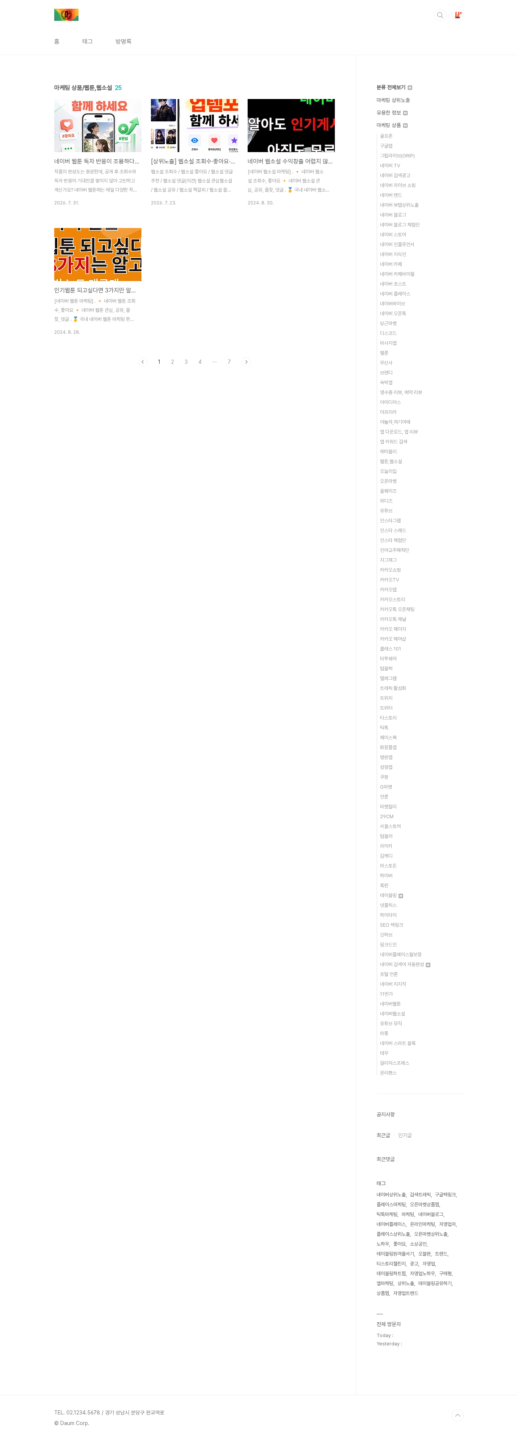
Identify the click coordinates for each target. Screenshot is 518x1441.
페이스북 (388, 737)
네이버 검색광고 (395, 175)
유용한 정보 (389, 113)
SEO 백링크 (391, 925)
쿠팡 (384, 777)
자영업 (428, 1264)
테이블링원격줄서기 (395, 1254)
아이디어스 (390, 402)
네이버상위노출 (391, 1194)
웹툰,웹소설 (391, 461)
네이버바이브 (392, 303)
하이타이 (388, 915)
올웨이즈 (388, 491)
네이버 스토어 (393, 234)
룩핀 (384, 885)
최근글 (383, 1135)
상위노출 (405, 1283)
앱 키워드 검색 (393, 442)
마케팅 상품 (389, 125)
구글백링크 (445, 1194)
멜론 (384, 353)
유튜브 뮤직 (391, 1023)
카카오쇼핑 (390, 570)
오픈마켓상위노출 (430, 1234)
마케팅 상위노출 (393, 100)
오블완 (424, 1254)
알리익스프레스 (394, 1063)
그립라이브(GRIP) (397, 156)
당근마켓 (388, 323)
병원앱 (386, 757)
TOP (458, 1416)
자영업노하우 (422, 1273)
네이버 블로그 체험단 (400, 225)
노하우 (383, 1244)
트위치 (386, 698)
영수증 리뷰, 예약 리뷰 (401, 392)
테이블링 (389, 895)
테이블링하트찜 (391, 1273)
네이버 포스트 (393, 284)
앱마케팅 (385, 1283)
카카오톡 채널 (393, 619)
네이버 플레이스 (395, 294)
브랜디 (386, 373)
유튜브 (386, 511)
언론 (384, 797)
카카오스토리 (392, 599)
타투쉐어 (388, 659)
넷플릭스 (388, 905)
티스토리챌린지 (391, 1264)
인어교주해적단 (394, 550)
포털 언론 (389, 974)
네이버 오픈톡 (393, 313)
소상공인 (418, 1244)
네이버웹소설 (392, 1014)
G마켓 (386, 787)
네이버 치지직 (393, 984)
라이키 (386, 846)
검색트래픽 (420, 1194)
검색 (440, 15)
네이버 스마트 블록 (398, 1043)
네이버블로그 (430, 1214)
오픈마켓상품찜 (424, 1204)
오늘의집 (388, 471)
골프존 (386, 136)
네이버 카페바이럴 (397, 274)
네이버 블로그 (393, 215)
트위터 (386, 708)
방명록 (124, 41)
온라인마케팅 (422, 1224)
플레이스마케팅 (391, 1204)
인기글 (405, 1135)
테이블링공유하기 (435, 1283)
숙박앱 (386, 382)
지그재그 (388, 560)
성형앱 (386, 767)
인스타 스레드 (393, 530)
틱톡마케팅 (387, 1214)
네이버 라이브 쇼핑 (398, 185)
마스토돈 (388, 866)
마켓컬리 (388, 806)
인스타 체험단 (393, 540)
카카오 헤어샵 (393, 639)
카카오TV (389, 580)
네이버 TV (390, 165)
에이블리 (388, 451)
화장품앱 (388, 747)
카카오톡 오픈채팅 (397, 609)
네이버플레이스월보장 (401, 954)
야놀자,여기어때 (395, 422)
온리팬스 (388, 1073)
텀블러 (386, 836)
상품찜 (383, 1293)
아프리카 (388, 412)
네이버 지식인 (393, 254)
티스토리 (388, 718)
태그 (87, 41)
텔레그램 (388, 678)
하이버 (386, 875)
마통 (384, 1033)
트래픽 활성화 (393, 688)
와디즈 (386, 501)
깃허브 (386, 935)
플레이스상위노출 (393, 1234)
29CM (387, 816)
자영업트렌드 (405, 1293)
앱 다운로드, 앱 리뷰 (399, 432)
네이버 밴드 (391, 195)
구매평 (445, 1273)
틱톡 (384, 728)
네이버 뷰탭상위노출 (399, 205)
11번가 (386, 994)
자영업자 (447, 1224)
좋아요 (399, 1244)
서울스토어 (390, 826)
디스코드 (388, 333)
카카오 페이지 (393, 629)
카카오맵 (388, 589)
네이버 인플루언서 (397, 244)
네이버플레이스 (391, 1224)
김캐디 (386, 856)
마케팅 (408, 1214)
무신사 (386, 363)
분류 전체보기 (392, 87)
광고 (414, 1264)
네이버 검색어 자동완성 (402, 964)
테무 (384, 1053)
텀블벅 (386, 668)
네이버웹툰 (390, 1004)
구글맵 (386, 146)
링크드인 (388, 945)
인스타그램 (390, 520)
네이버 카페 (391, 264)
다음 (246, 361)
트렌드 (441, 1254)
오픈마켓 (388, 481)
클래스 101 (390, 649)
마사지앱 (388, 343)
